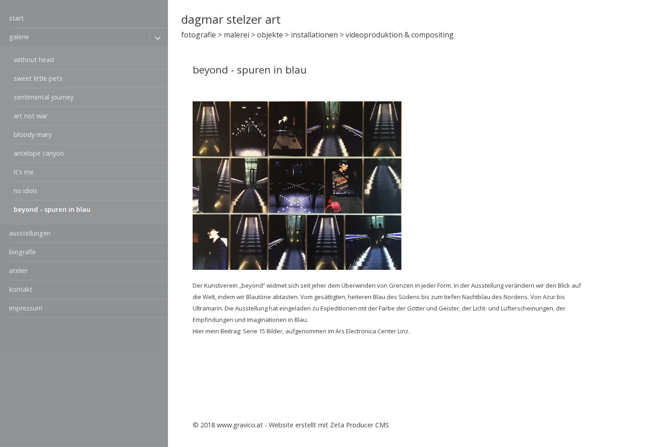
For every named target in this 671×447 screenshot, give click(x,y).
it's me (24, 172)
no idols (25, 190)
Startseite (504, 425)
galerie (19, 36)
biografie (22, 251)
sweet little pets (38, 78)
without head (34, 59)
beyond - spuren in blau (52, 209)
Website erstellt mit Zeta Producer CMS (329, 425)
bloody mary (33, 134)
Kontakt (538, 425)
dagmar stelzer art (231, 19)
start (16, 18)
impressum (25, 308)
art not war (30, 115)
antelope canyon (39, 153)
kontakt (20, 289)
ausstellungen (30, 233)
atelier (18, 270)
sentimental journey (43, 97)
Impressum (573, 425)
